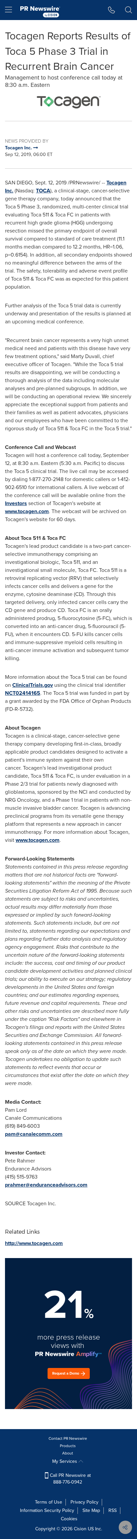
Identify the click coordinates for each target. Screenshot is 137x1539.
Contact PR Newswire (68, 1438)
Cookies (69, 1518)
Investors (16, 503)
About (67, 1453)
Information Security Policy (47, 1510)
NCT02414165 (22, 693)
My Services (65, 1461)
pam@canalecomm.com (34, 1134)
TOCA (43, 190)
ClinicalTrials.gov (32, 685)
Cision (80, 1528)
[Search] (128, 10)
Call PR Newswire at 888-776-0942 (70, 1479)
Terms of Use (48, 1502)
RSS (112, 1510)
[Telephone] (111, 10)
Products (68, 1446)
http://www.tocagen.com (34, 1243)
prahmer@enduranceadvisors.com (46, 1185)
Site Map (91, 1510)
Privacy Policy (84, 1502)
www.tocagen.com (27, 511)
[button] (68, 101)
